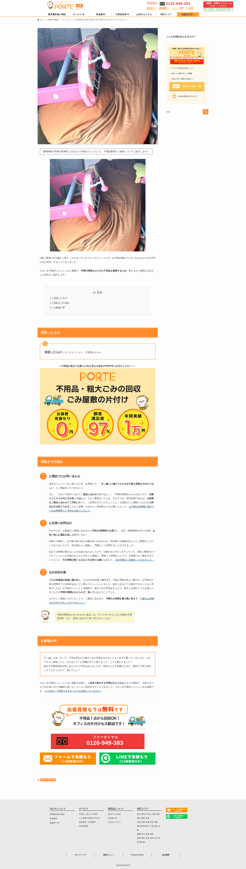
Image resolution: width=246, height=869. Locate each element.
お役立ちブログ (114, 822)
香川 (143, 834)
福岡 (139, 838)
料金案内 (100, 14)
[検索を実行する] (205, 111)
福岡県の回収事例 (48, 780)
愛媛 (139, 834)
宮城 (147, 818)
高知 (147, 834)
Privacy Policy (137, 855)
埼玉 (149, 814)
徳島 (151, 834)
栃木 (139, 818)
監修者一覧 (54, 823)
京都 (143, 822)
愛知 (139, 826)
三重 (152, 826)
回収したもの (60, 298)
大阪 (139, 822)
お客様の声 (59, 307)
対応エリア (166, 14)
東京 (139, 814)
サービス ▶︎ (79, 14)
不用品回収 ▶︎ (122, 14)
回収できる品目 (114, 814)
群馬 (143, 818)
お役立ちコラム (144, 14)
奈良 (152, 822)
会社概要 (165, 855)
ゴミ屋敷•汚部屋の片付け (89, 818)
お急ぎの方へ (188, 14)
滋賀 (156, 822)
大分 (156, 838)
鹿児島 (142, 842)
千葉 (154, 814)
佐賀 (147, 838)
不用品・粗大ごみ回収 (88, 814)
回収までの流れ (61, 303)
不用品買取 (83, 826)
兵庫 (147, 822)
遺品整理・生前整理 (87, 822)
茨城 (158, 814)
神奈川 (144, 814)
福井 (156, 826)
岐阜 (147, 826)
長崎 (152, 838)
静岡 (143, 826)
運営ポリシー (108, 855)
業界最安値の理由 (57, 14)
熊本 (143, 838)
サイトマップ (80, 855)
